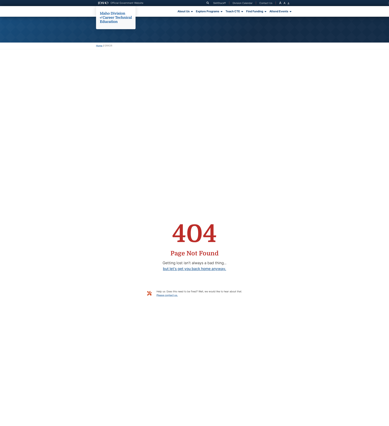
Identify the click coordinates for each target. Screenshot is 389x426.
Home (99, 45)
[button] (208, 3)
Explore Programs (207, 11)
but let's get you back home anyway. (194, 268)
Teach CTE (232, 11)
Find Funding (254, 11)
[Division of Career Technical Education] (116, 17)
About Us (183, 11)
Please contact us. (167, 295)
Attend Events (278, 11)
